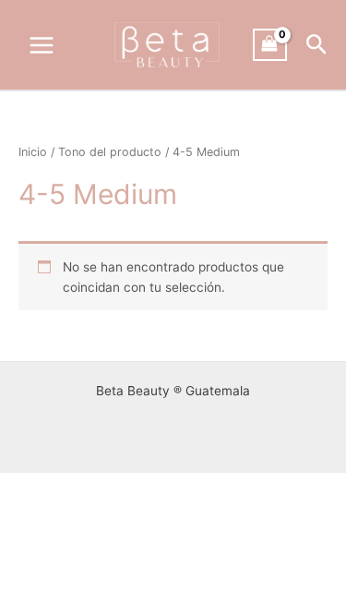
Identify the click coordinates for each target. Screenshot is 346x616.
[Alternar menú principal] (41, 44)
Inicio (32, 152)
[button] (316, 45)
